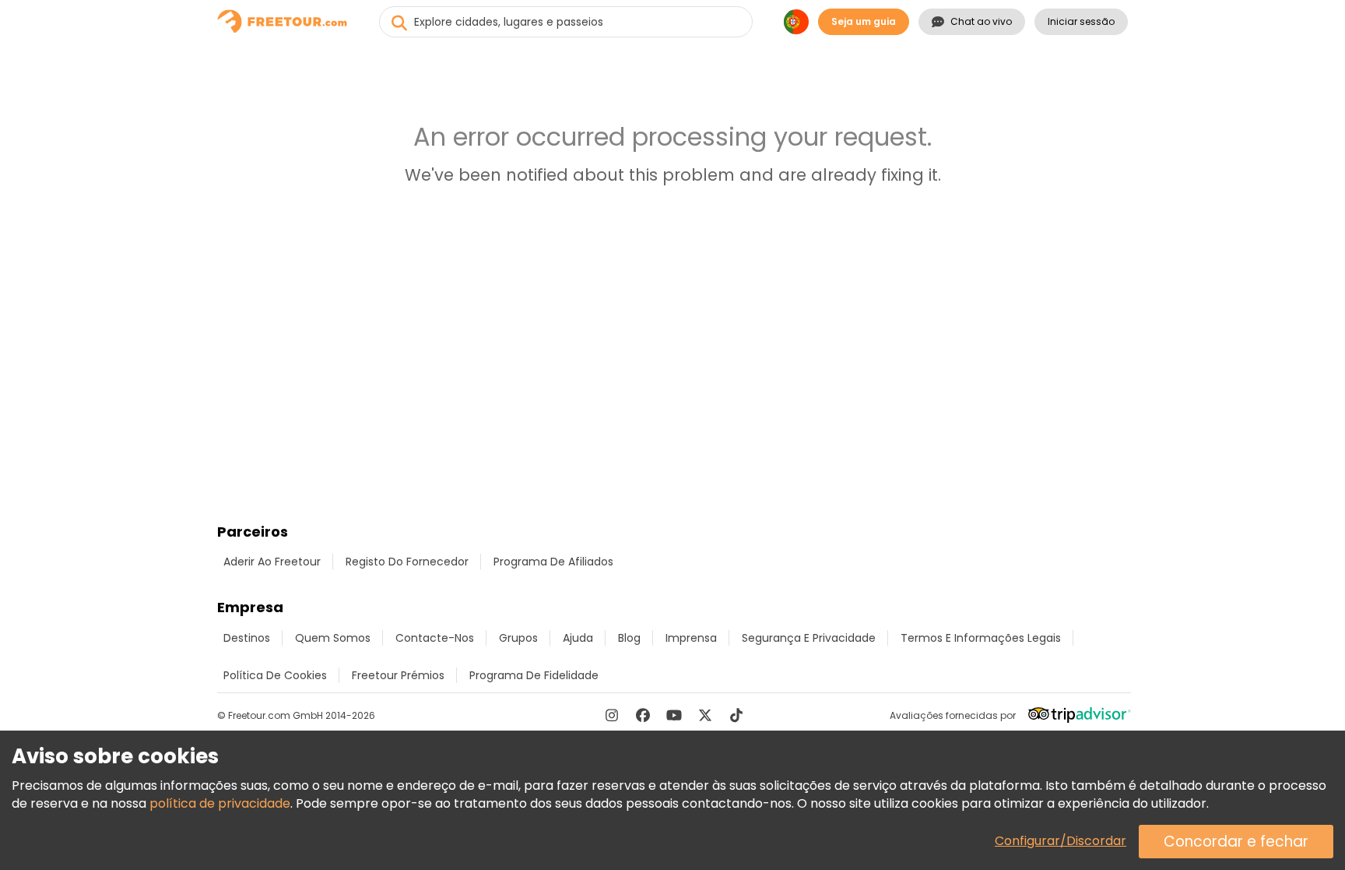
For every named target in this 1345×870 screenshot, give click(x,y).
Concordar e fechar (1236, 841)
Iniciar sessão (1081, 21)
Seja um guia (863, 21)
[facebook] (643, 715)
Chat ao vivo (981, 21)
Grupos (518, 638)
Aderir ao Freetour (272, 561)
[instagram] (611, 715)
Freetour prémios (398, 675)
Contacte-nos (434, 638)
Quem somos (332, 638)
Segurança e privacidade (809, 638)
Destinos (246, 638)
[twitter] (705, 715)
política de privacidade (219, 803)
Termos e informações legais (981, 638)
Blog (629, 638)
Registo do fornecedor (407, 561)
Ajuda (578, 638)
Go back (673, 215)
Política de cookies (275, 675)
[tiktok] (736, 715)
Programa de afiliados (553, 561)
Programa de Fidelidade (534, 675)
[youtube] (674, 715)
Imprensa (691, 638)
